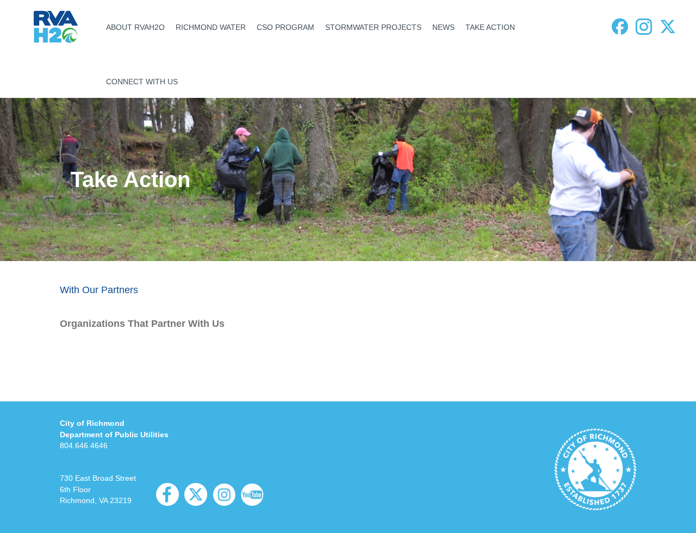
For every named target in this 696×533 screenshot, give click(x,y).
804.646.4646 (84, 445)
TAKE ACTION (490, 27)
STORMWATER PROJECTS (373, 27)
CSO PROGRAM (285, 27)
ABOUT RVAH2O (135, 27)
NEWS (443, 27)
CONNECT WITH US (142, 81)
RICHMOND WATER (211, 27)
